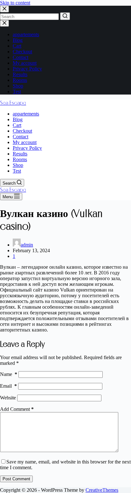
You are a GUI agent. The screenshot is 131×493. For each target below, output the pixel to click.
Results (20, 74)
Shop (18, 86)
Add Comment (17, 409)
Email (8, 386)
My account (25, 63)
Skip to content (15, 2)
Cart (17, 46)
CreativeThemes (102, 490)
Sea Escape (13, 103)
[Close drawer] (4, 23)
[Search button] (65, 16)
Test (17, 91)
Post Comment (16, 479)
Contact (20, 57)
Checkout (22, 51)
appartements (26, 34)
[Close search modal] (4, 9)
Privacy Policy (27, 68)
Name (8, 374)
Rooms (20, 80)
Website (8, 397)
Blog (18, 40)
